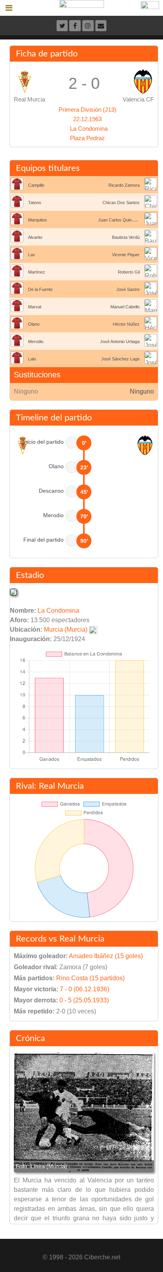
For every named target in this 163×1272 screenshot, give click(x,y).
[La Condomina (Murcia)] (13, 591)
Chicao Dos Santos (121, 202)
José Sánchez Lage (120, 358)
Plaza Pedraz (87, 138)
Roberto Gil (129, 272)
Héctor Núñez (126, 324)
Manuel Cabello (125, 306)
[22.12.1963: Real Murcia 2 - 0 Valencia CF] (84, 1112)
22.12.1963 (87, 119)
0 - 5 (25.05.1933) (84, 1000)
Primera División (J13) (87, 109)
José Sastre (128, 289)
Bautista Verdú (126, 237)
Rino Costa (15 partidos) (90, 978)
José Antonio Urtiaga (120, 341)
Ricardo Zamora (124, 185)
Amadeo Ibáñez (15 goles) (106, 956)
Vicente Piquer (126, 254)
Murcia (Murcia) (65, 629)
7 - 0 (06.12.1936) (84, 989)
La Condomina (89, 128)
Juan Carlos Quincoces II (122, 220)
